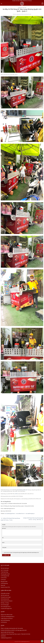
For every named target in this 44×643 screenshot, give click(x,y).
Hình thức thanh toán (5, 595)
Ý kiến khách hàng (4, 572)
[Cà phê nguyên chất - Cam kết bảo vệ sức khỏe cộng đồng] (22, 4)
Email (3, 542)
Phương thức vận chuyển (6, 597)
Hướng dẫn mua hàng (5, 593)
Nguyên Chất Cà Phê (27, 14)
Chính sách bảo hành (5, 599)
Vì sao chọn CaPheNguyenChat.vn (7, 616)
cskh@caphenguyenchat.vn (6, 637)
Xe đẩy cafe (24, 7)
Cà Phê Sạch (3, 579)
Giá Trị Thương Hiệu (4, 570)
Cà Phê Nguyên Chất (5, 575)
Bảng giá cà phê (4, 581)
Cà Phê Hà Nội (3, 577)
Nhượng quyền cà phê (5, 573)
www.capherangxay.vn (30, 513)
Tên (2, 537)
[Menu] (1, 3)
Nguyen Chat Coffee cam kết (6, 614)
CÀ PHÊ (16, 493)
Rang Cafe (3, 585)
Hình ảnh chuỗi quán (5, 568)
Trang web (4, 547)
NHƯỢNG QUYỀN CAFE (23, 489)
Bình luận (4, 528)
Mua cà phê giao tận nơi (5, 606)
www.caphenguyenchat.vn (10, 513)
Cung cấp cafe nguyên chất (6, 608)
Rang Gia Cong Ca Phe (5, 587)
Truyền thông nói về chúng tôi (7, 618)
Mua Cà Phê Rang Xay (5, 620)
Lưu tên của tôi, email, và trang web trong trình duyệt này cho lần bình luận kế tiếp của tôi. (21, 552)
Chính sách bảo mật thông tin (6, 600)
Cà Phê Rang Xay (4, 583)
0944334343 (3, 635)
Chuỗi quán (20, 7)
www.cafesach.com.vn (20, 513)
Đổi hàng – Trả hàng (5, 602)
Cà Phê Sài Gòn (4, 622)
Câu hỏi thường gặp (5, 604)
